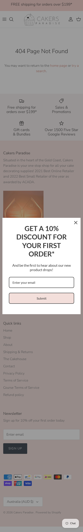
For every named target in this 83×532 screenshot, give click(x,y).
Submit (42, 298)
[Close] (76, 222)
